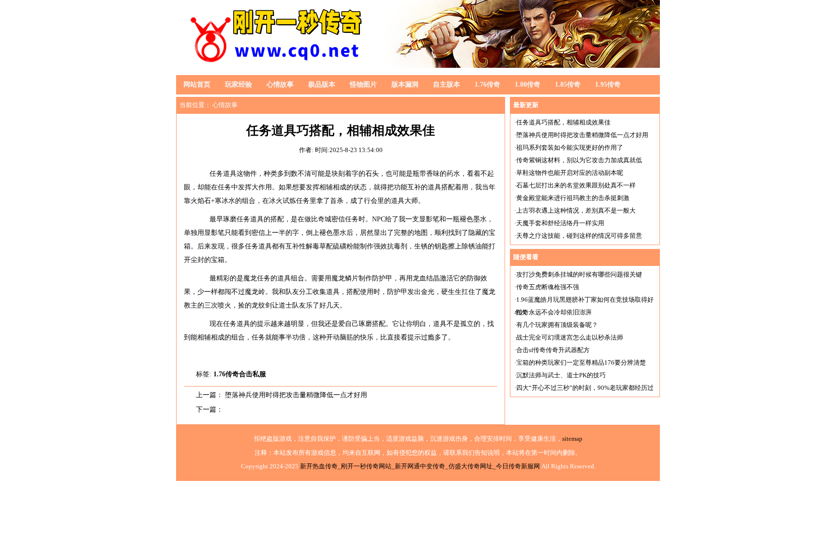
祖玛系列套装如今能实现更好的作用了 (569, 147)
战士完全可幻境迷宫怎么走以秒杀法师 (569, 337)
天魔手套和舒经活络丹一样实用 (560, 223)
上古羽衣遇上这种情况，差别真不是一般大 (576, 210)
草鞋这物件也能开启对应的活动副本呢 (569, 172)
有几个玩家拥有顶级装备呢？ (557, 324)
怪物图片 (363, 84)
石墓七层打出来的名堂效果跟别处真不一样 (576, 185)
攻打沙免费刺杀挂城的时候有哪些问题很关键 (579, 274)
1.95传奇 (608, 84)
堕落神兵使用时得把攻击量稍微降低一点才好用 (296, 395)
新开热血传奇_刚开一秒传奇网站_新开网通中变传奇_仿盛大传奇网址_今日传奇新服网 (420, 466)
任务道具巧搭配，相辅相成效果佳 (563, 122)
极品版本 (321, 84)
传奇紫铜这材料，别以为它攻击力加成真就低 (579, 160)
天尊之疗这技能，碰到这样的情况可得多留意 (579, 235)
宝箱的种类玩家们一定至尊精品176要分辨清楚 (581, 362)
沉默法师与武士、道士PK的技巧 (561, 375)
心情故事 (280, 84)
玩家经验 (238, 84)
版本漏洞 (404, 84)
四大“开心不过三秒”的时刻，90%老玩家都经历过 (585, 387)
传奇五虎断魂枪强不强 (547, 287)
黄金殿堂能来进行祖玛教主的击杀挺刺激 (572, 197)
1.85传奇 (568, 84)
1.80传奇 (527, 84)
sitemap (572, 438)
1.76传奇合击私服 (239, 374)
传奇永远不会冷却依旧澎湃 (554, 312)
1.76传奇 (487, 84)
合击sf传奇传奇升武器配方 (553, 350)
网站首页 (196, 84)
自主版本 (446, 84)
